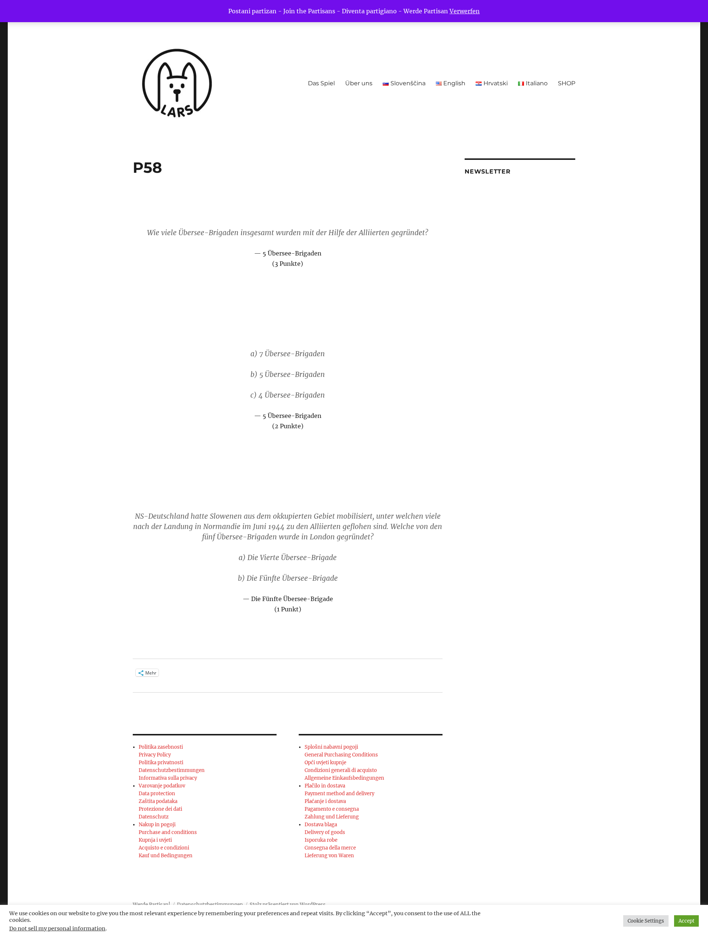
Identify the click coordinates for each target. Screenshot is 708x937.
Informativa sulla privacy (168, 778)
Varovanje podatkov (162, 786)
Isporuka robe (321, 840)
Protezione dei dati (160, 809)
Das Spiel (321, 83)
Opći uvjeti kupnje (325, 762)
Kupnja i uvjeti (155, 840)
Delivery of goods (325, 832)
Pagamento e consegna (332, 809)
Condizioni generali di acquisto (341, 770)
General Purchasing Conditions (341, 755)
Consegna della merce (330, 848)
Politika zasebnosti (161, 747)
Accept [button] (686, 921)
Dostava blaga (321, 824)
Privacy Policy (155, 755)
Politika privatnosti (161, 762)
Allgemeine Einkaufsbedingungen (344, 778)
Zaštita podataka (158, 801)
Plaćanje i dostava (325, 801)
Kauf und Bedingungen (165, 855)
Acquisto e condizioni (164, 848)
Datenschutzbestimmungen (172, 770)
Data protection (157, 793)
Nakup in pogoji (157, 824)
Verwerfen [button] (465, 11)
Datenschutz (154, 817)
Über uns (358, 83)
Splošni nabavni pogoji (331, 747)
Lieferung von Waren (329, 855)
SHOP (566, 83)
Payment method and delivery (339, 793)
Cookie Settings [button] (646, 921)
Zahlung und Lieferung (332, 817)
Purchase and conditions (168, 832)
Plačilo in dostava (325, 786)
